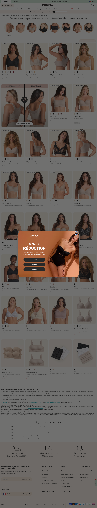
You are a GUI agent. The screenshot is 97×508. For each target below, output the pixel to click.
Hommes (34, 264)
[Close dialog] (76, 233)
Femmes (34, 259)
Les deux (34, 269)
